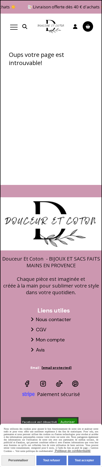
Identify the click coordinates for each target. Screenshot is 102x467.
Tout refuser (51, 460)
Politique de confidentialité (72, 451)
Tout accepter (84, 460)
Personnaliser (18, 460)
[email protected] (57, 368)
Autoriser (67, 422)
